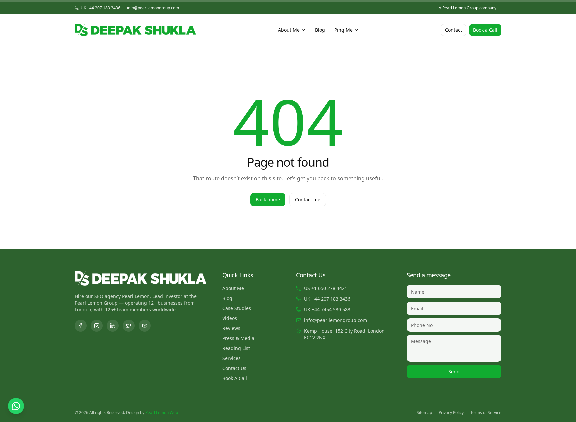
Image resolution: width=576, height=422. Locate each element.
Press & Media (238, 338)
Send (454, 371)
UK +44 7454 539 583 (327, 309)
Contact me (307, 199)
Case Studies (236, 308)
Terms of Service (485, 412)
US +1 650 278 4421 (325, 288)
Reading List (236, 348)
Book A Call (234, 378)
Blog (320, 30)
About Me (289, 30)
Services (231, 358)
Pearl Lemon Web (161, 412)
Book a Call (485, 30)
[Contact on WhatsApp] (16, 406)
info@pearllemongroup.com (153, 8)
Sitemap (424, 412)
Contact (453, 30)
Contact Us (234, 368)
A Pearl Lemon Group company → (470, 8)
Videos (229, 318)
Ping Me (343, 30)
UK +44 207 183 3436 (100, 8)
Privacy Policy (451, 412)
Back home (268, 199)
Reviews (231, 328)
